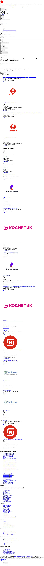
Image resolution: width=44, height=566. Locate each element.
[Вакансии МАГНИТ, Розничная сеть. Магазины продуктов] (23, 342)
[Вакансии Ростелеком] (23, 188)
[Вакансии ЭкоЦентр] (23, 373)
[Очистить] (2, 37)
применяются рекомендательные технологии (23, 556)
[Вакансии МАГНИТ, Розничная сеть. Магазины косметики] (23, 227)
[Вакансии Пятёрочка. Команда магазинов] (23, 92)
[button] (1, 20)
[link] (2, 18)
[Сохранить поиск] (1, 40)
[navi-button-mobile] (1, 24)
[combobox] (5, 34)
